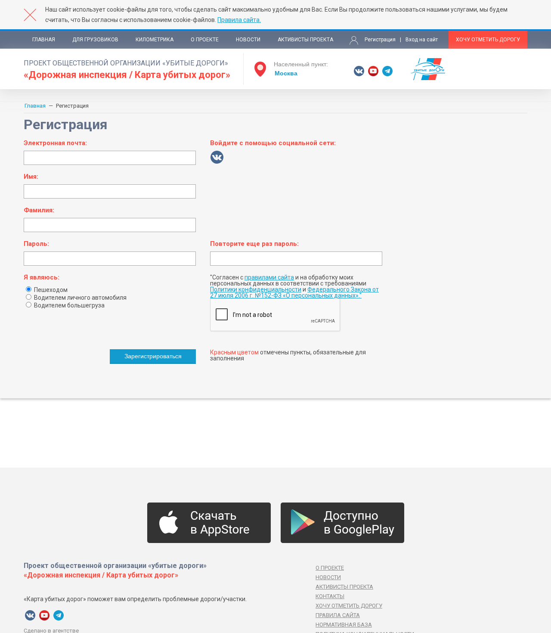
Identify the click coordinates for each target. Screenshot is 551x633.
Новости (248, 40)
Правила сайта (338, 615)
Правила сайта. (239, 19)
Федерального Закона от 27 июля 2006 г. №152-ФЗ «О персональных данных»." (294, 292)
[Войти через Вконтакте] (216, 157)
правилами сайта (269, 277)
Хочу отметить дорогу (488, 40)
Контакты (330, 596)
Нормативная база (344, 624)
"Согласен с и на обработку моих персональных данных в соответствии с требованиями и (294, 286)
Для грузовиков (95, 40)
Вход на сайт (422, 40)
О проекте (205, 40)
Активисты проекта (305, 40)
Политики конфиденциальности (255, 289)
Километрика (154, 40)
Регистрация (380, 40)
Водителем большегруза (69, 305)
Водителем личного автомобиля (80, 297)
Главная (43, 40)
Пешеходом (50, 289)
